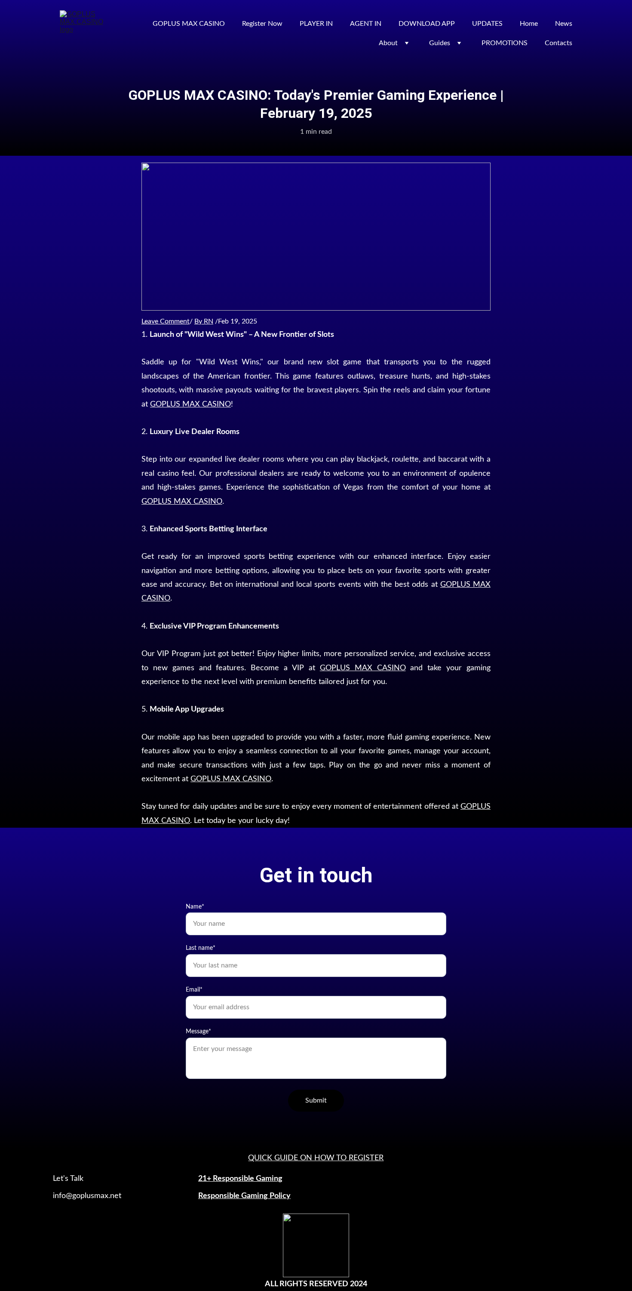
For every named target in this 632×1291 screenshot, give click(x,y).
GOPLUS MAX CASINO (189, 23)
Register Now (262, 23)
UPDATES (487, 23)
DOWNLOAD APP (427, 23)
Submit (316, 1100)
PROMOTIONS (505, 43)
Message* (198, 1032)
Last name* (200, 948)
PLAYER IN (316, 23)
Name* (195, 907)
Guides (439, 43)
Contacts (558, 43)
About (388, 43)
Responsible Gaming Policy (244, 1196)
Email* (194, 990)
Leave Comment (165, 321)
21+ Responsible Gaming (240, 1179)
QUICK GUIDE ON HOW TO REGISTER (315, 1158)
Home (529, 23)
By (199, 321)
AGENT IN (365, 23)
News (563, 23)
